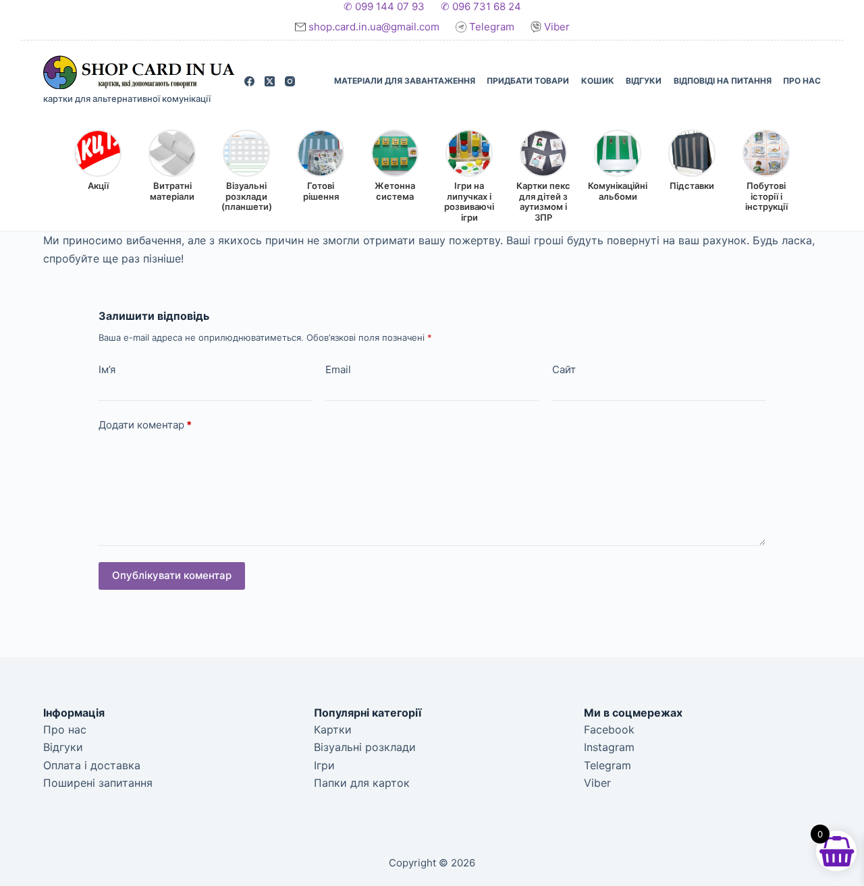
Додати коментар (145, 424)
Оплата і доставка (91, 765)
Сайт (564, 369)
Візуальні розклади (365, 747)
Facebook (609, 729)
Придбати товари (528, 81)
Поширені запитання (98, 783)
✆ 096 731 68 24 (481, 6)
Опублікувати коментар (172, 575)
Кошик (597, 81)
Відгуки (644, 81)
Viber (555, 26)
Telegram (491, 26)
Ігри (324, 765)
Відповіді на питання (723, 81)
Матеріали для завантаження (404, 81)
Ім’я (107, 369)
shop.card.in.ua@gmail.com (375, 26)
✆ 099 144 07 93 (384, 6)
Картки (333, 729)
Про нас (802, 81)
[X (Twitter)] (270, 81)
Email (338, 369)
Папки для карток (362, 783)
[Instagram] (290, 81)
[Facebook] (249, 81)
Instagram (609, 747)
